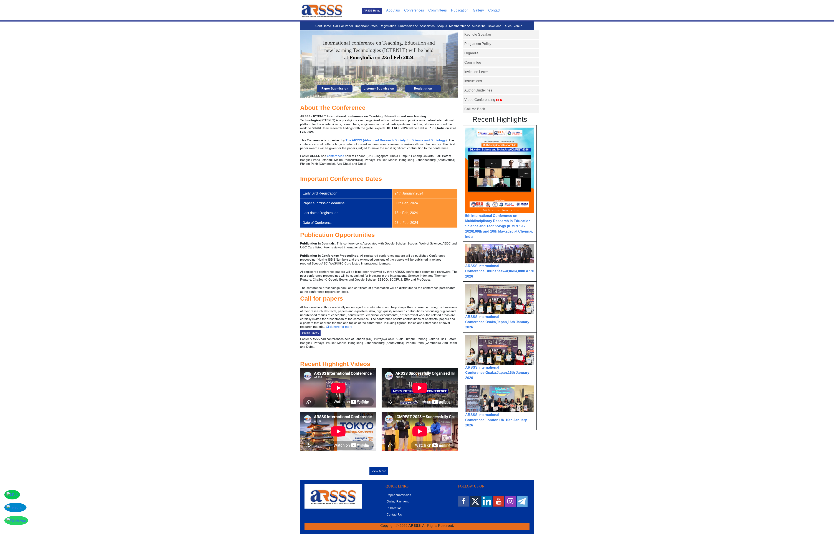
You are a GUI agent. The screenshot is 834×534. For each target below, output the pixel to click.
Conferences (414, 10)
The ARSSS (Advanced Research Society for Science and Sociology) (396, 140)
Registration (388, 26)
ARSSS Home (372, 10)
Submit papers (310, 332)
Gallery (478, 10)
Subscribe (479, 26)
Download (494, 26)
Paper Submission (334, 88)
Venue (518, 26)
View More (379, 471)
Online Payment (398, 501)
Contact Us (394, 514)
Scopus (442, 26)
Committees (437, 10)
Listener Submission (379, 88)
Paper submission (399, 495)
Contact (494, 10)
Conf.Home (323, 26)
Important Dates (366, 26)
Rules (507, 26)
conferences (335, 156)
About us (393, 10)
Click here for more (339, 326)
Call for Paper (343, 26)
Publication (459, 10)
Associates (427, 26)
